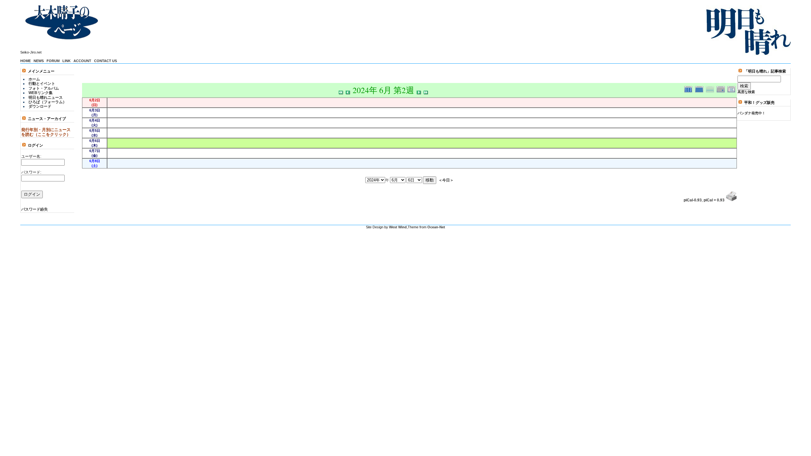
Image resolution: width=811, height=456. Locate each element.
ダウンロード (40, 106)
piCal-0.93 (693, 200)
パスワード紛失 (34, 209)
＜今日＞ (446, 180)
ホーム (34, 79)
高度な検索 (746, 92)
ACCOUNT (82, 61)
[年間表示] (689, 88)
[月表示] (700, 88)
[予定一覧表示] (732, 88)
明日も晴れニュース (46, 97)
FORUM (53, 61)
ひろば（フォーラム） (48, 102)
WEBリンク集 (41, 93)
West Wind (398, 227)
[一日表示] (722, 88)
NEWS (39, 61)
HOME (25, 61)
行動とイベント (42, 83)
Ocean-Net (436, 227)
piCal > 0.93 (714, 200)
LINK (66, 61)
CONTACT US (105, 61)
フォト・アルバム (44, 88)
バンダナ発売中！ (751, 113)
